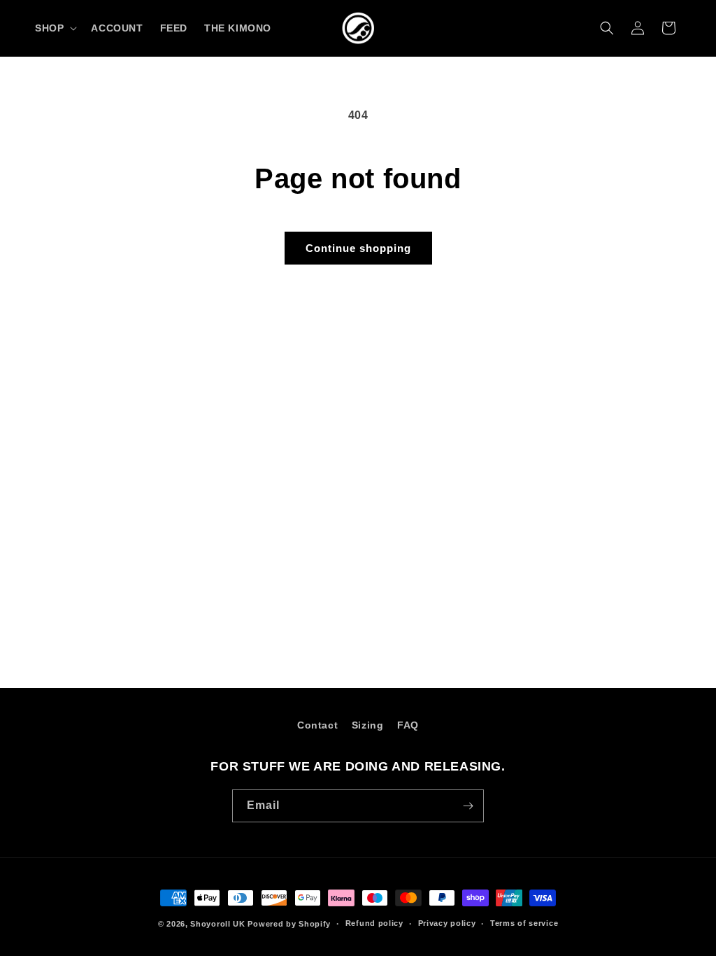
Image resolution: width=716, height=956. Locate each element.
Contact (317, 725)
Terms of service (524, 923)
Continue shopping (358, 248)
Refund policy (374, 923)
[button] (55, 28)
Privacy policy (447, 923)
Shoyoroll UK (217, 924)
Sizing (368, 725)
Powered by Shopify (289, 924)
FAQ (408, 725)
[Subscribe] (467, 805)
